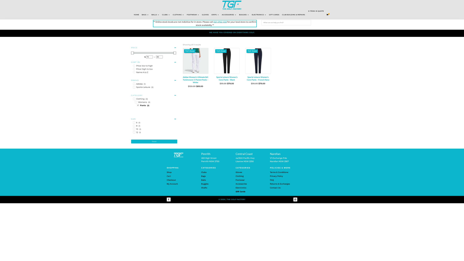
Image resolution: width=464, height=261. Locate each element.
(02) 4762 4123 (220, 22)
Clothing (177, 15)
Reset (154, 141)
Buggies (243, 15)
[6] (134, 122)
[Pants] (138, 105)
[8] (134, 126)
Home (136, 15)
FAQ (272, 180)
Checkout (171, 180)
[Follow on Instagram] (295, 199)
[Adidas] (134, 84)
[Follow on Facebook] (169, 199)
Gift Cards (274, 15)
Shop (169, 172)
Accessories (228, 15)
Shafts (204, 188)
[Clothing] (134, 99)
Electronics (258, 15)
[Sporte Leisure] (134, 87)
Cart (169, 176)
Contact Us (275, 188)
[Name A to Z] (134, 72)
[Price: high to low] (134, 69)
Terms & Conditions (279, 172)
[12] (134, 132)
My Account (172, 184)
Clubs (165, 15)
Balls (154, 15)
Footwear (192, 15)
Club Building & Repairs (293, 15)
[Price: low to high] (134, 66)
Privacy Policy (276, 176)
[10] (134, 129)
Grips (214, 15)
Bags (144, 15)
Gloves (205, 15)
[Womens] (136, 102)
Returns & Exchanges (280, 184)
